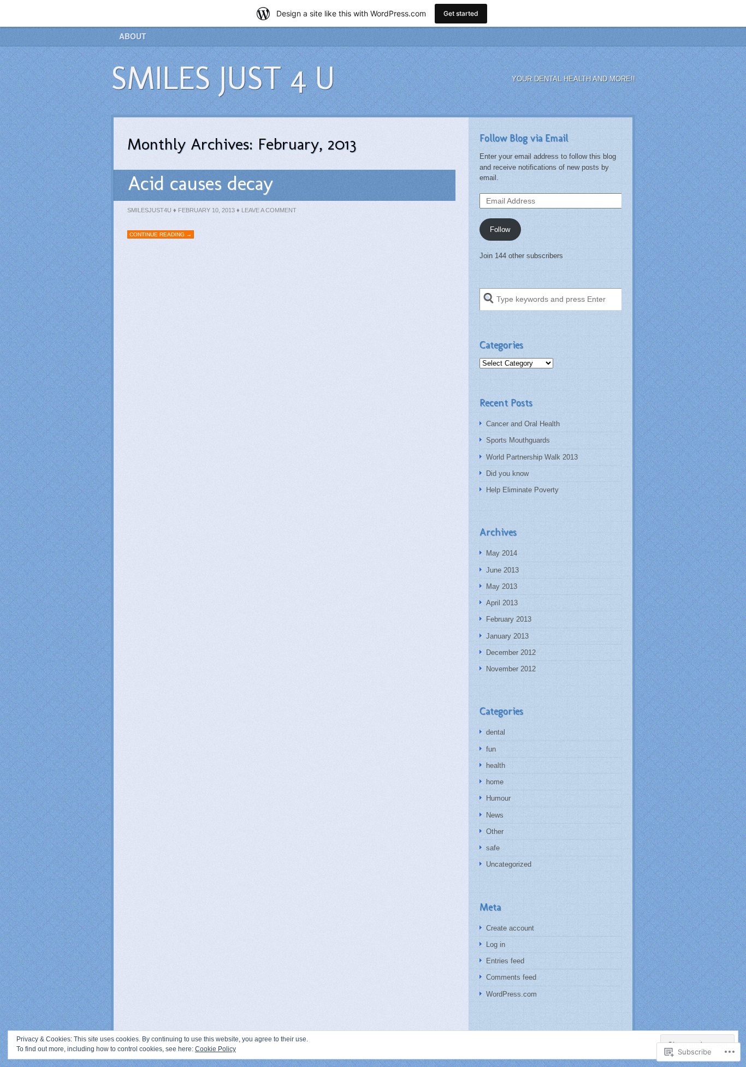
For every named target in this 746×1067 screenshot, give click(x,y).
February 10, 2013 (206, 210)
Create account (510, 928)
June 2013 (502, 570)
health (495, 765)
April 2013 (502, 603)
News (495, 815)
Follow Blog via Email (523, 138)
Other (495, 831)
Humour (498, 798)
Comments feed (511, 977)
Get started (460, 13)
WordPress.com (511, 994)
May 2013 (501, 586)
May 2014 (501, 553)
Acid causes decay (200, 183)
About (132, 36)
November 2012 (511, 669)
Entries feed (505, 961)
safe (493, 848)
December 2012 (511, 652)
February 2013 (508, 619)
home (495, 782)
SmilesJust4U (149, 210)
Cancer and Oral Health (523, 424)
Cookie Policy (215, 1049)
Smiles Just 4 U (223, 77)
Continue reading (160, 234)
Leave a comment (269, 210)
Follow (500, 229)
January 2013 (507, 636)
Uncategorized (508, 864)
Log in (495, 944)
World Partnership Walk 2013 (532, 457)
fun (491, 749)
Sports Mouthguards (518, 440)
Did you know (507, 473)
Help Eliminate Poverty (522, 490)
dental (495, 732)
